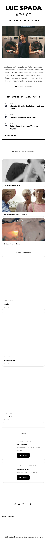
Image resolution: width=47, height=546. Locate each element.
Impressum (20, 537)
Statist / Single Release (12, 244)
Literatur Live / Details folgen (23, 117)
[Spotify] (26, 15)
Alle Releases (27, 252)
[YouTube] (20, 15)
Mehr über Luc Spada (23, 87)
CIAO (10, 20)
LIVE (23, 20)
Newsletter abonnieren (12, 185)
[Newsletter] (30, 15)
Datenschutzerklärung (31, 537)
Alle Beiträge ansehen (28, 151)
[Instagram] (17, 15)
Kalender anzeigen (9, 135)
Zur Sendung (23, 455)
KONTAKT (33, 20)
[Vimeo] (23, 15)
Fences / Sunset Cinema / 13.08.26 (15, 214)
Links (42, 537)
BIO (17, 20)
